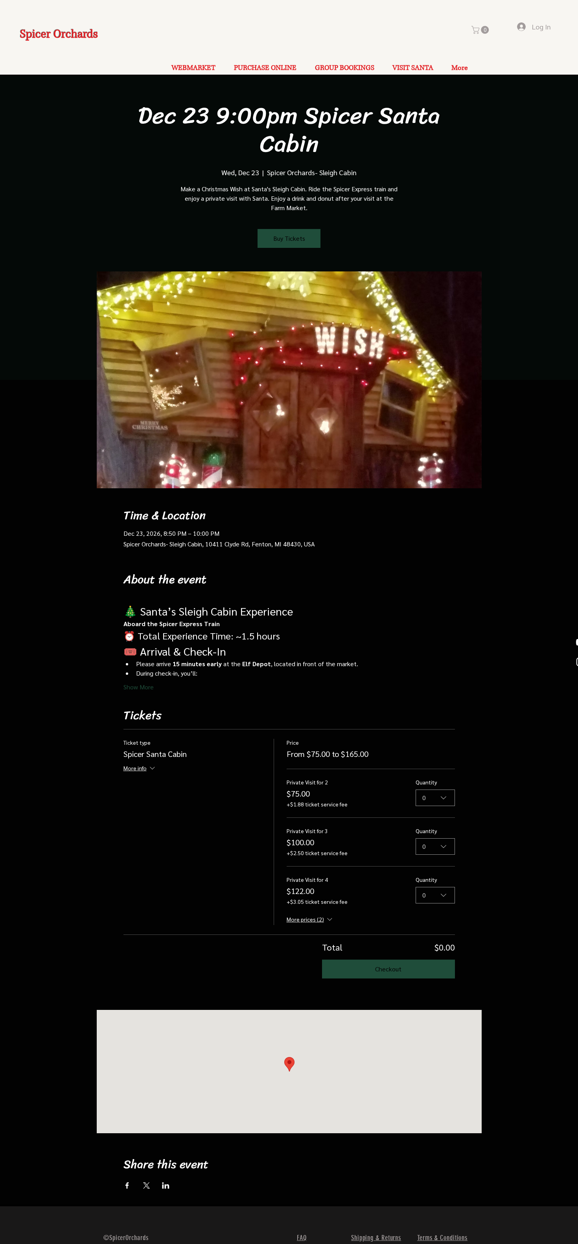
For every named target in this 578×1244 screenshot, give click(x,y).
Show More (138, 687)
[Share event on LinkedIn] (165, 1185)
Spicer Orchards (59, 34)
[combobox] (435, 798)
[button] (481, 30)
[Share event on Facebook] (127, 1185)
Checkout (388, 969)
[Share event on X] (146, 1185)
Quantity (426, 782)
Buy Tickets (289, 238)
